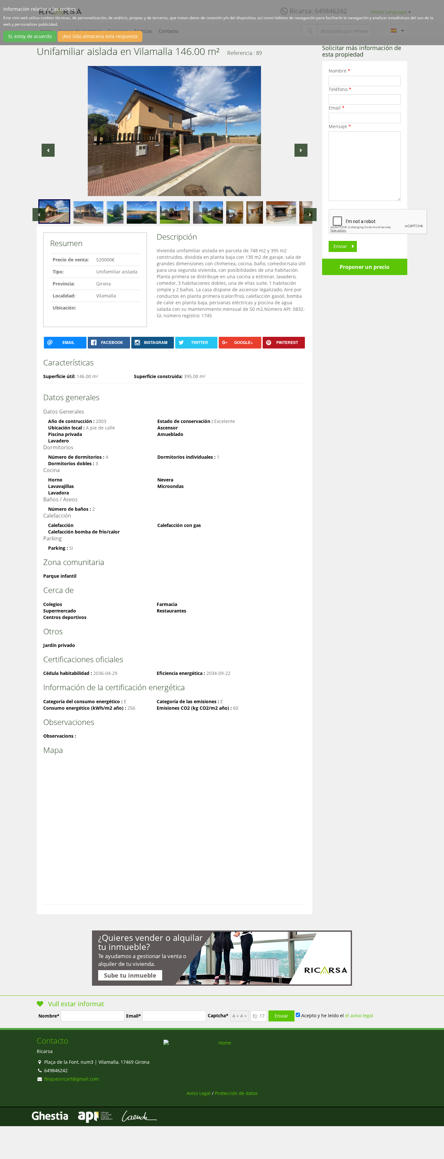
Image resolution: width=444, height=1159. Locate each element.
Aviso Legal (199, 1093)
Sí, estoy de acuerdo (30, 36)
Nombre (339, 71)
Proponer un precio (364, 266)
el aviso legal (359, 1015)
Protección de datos (236, 1093)
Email (337, 108)
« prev (48, 150)
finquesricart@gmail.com (71, 1079)
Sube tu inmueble (130, 975)
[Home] (222, 1043)
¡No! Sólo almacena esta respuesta (99, 36)
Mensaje (340, 126)
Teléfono (340, 89)
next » (300, 150)
